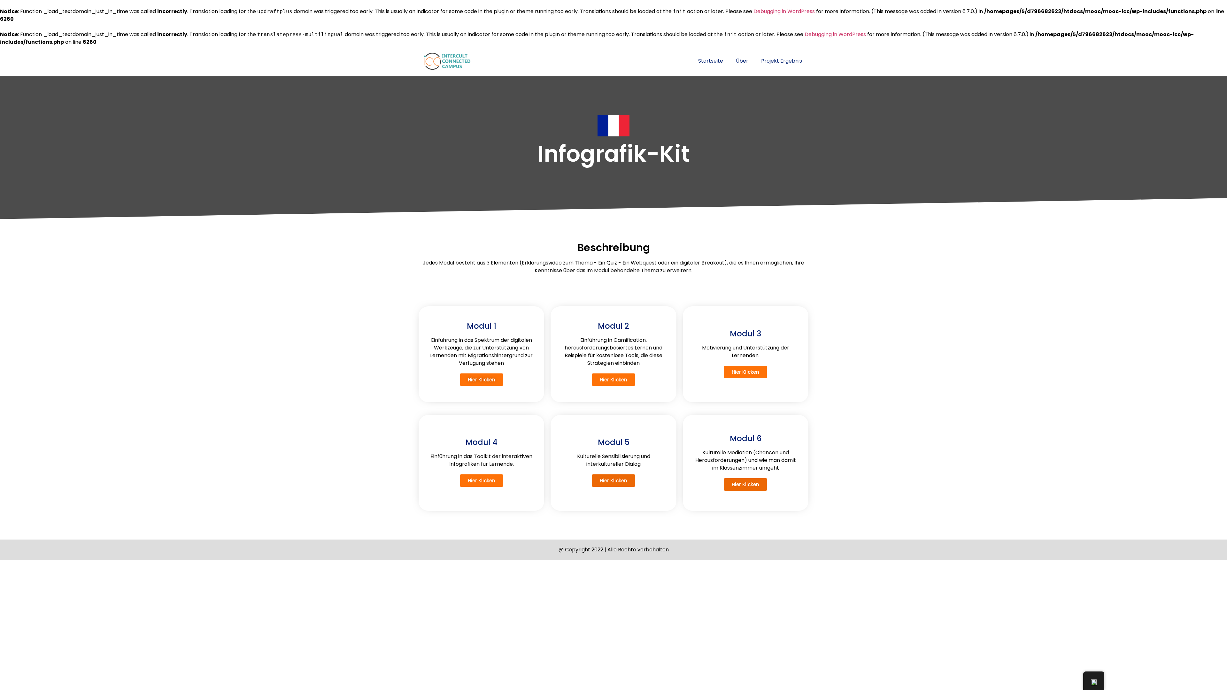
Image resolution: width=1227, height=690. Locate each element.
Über (742, 61)
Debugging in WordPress (784, 11)
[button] (481, 379)
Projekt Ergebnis (781, 61)
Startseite (710, 61)
